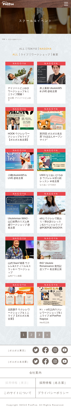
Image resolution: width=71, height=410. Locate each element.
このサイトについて (18, 392)
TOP (3, 39)
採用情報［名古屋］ (53, 382)
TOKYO (32, 48)
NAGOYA (46, 48)
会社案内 (35, 372)
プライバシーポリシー (53, 392)
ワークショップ (40, 54)
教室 (55, 54)
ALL (22, 48)
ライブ (25, 54)
